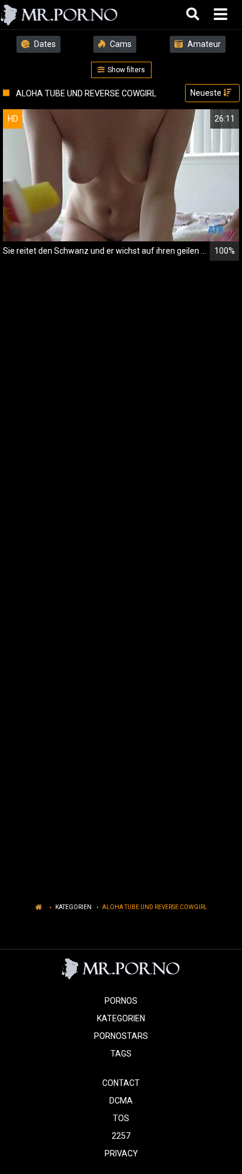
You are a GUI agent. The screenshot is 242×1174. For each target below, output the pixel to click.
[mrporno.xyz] (59, 14)
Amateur (203, 44)
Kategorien (73, 907)
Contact (121, 1083)
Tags (121, 1053)
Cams (120, 44)
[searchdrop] (194, 14)
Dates (44, 44)
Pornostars (121, 1036)
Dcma (121, 1100)
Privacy (121, 1153)
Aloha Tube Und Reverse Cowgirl (154, 907)
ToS (121, 1118)
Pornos (121, 1000)
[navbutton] (222, 14)
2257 (121, 1136)
